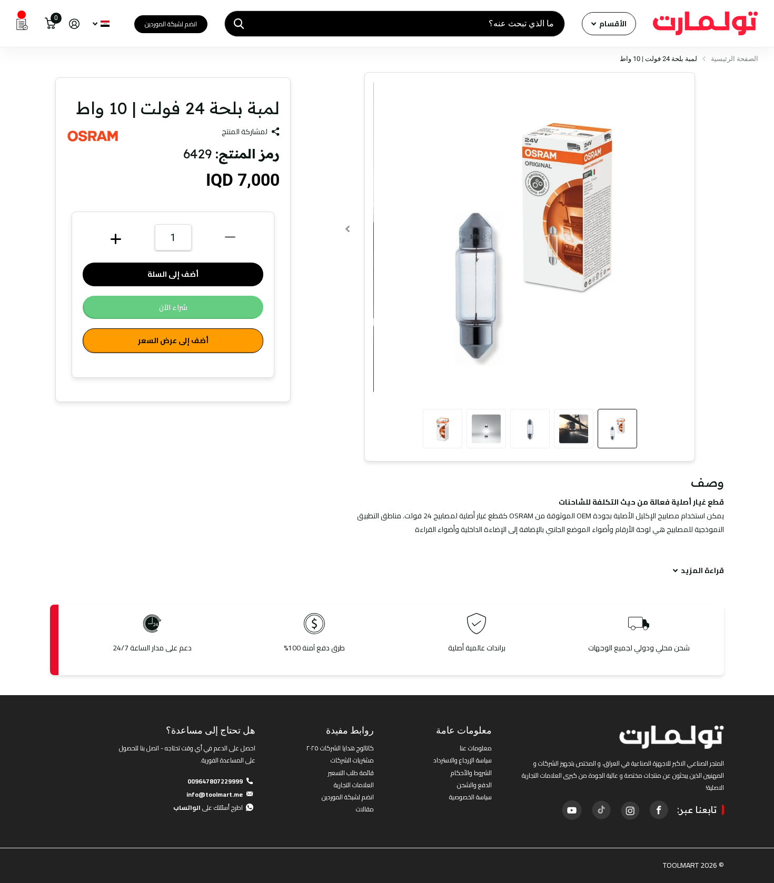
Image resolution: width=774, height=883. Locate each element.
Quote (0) (9, 230)
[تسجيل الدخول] (74, 24)
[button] (347, 229)
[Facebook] (658, 810)
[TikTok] (600, 810)
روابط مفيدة (350, 730)
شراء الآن (173, 307)
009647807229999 (215, 781)
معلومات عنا (476, 748)
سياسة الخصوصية (470, 797)
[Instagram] (629, 809)
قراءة (702, 570)
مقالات (365, 809)
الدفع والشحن (474, 785)
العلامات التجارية (354, 785)
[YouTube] (571, 810)
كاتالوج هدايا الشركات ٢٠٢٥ (340, 748)
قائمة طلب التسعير (351, 773)
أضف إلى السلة (173, 274)
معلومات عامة (464, 730)
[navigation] (617, 428)
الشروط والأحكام (471, 773)
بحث (238, 24)
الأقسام (612, 24)
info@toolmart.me (214, 794)
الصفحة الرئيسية (734, 59)
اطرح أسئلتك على (208, 807)
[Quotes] (22, 23)
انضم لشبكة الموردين (171, 24)
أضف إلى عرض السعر (173, 340)
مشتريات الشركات (352, 760)
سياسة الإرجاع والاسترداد (462, 760)
